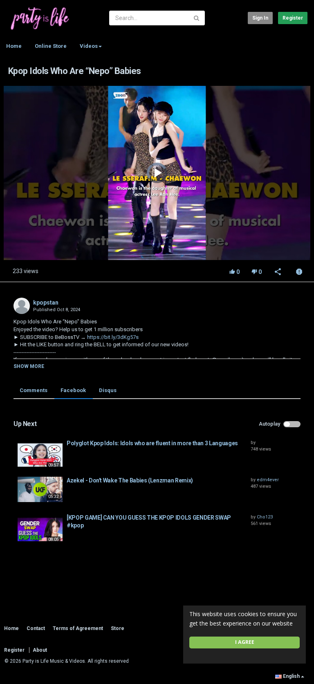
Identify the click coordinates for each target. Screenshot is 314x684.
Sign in (260, 18)
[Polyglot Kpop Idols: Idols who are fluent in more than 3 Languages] (40, 455)
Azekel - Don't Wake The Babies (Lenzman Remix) (130, 480)
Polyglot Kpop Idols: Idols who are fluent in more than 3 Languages (152, 443)
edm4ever (268, 479)
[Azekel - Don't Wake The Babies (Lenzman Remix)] (40, 489)
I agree (244, 642)
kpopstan (45, 302)
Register (293, 18)
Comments (33, 390)
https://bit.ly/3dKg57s (112, 337)
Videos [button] (89, 46)
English (291, 676)
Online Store (51, 46)
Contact (36, 628)
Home (14, 46)
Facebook (73, 390)
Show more (28, 366)
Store (117, 628)
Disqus (108, 390)
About (40, 650)
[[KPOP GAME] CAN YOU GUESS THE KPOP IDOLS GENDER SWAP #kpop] (40, 529)
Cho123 (265, 517)
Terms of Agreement (78, 628)
